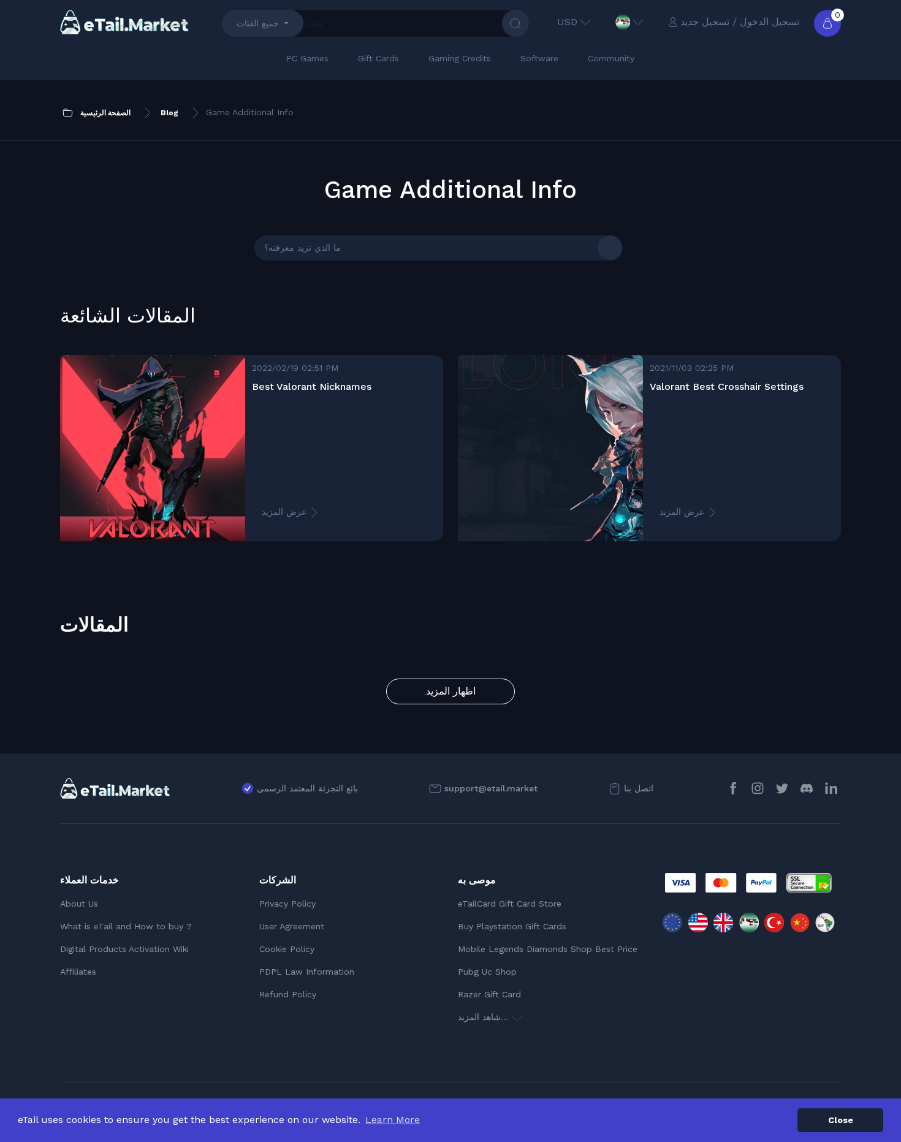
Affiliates (78, 971)
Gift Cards (378, 58)
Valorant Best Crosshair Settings (727, 386)
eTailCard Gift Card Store (509, 903)
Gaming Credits (459, 58)
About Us (79, 903)
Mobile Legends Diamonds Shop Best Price (547, 949)
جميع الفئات (258, 23)
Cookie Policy (286, 949)
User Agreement (291, 926)
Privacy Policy (287, 903)
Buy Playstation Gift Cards (512, 926)
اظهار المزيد (451, 691)
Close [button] (840, 1120)
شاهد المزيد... (484, 1017)
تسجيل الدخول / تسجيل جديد (739, 22)
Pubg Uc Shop (487, 971)
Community (611, 58)
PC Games (307, 58)
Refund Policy (287, 994)
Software (539, 58)
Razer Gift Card (489, 994)
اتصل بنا (638, 788)
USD (567, 22)
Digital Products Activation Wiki (124, 949)
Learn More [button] (392, 1119)
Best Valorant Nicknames (311, 386)
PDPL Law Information (306, 971)
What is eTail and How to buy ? (126, 926)
